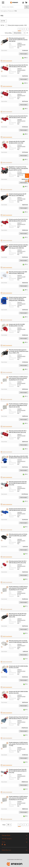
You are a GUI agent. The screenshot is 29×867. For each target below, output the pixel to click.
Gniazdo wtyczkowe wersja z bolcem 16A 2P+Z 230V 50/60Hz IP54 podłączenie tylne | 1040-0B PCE (17, 299)
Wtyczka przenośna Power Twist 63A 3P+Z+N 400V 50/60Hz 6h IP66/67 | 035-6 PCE (18, 483)
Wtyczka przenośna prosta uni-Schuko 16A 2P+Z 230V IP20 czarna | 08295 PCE (18, 536)
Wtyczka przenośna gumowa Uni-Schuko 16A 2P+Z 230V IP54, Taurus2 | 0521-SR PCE (18, 40)
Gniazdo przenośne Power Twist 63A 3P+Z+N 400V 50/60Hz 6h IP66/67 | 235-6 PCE (18, 771)
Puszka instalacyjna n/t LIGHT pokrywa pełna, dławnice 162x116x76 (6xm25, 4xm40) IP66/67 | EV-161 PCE (18, 378)
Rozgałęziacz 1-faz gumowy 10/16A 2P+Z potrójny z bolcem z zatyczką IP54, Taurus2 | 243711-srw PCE (18, 168)
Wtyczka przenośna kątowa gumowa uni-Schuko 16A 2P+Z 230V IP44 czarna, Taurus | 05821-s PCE (18, 351)
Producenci (11, 11)
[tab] (4, 21)
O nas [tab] (3, 842)
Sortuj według (8, 33)
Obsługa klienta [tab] (6, 835)
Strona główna (4, 11)
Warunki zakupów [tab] (7, 838)
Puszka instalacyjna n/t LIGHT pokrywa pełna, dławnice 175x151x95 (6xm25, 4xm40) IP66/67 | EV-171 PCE (18, 588)
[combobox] (14, 7)
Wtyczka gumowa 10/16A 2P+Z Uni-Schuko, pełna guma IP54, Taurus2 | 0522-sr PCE (18, 615)
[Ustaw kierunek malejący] (27, 33)
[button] (7, 61)
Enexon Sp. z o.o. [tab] (6, 850)
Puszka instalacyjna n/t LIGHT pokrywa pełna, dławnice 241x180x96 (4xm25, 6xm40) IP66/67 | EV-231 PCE (18, 798)
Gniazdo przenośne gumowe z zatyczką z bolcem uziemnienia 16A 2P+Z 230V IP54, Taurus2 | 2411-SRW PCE (18, 246)
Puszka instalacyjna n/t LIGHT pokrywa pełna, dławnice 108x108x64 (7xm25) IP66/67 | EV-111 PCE (18, 405)
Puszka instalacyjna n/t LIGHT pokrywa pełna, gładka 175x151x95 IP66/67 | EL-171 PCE (18, 744)
